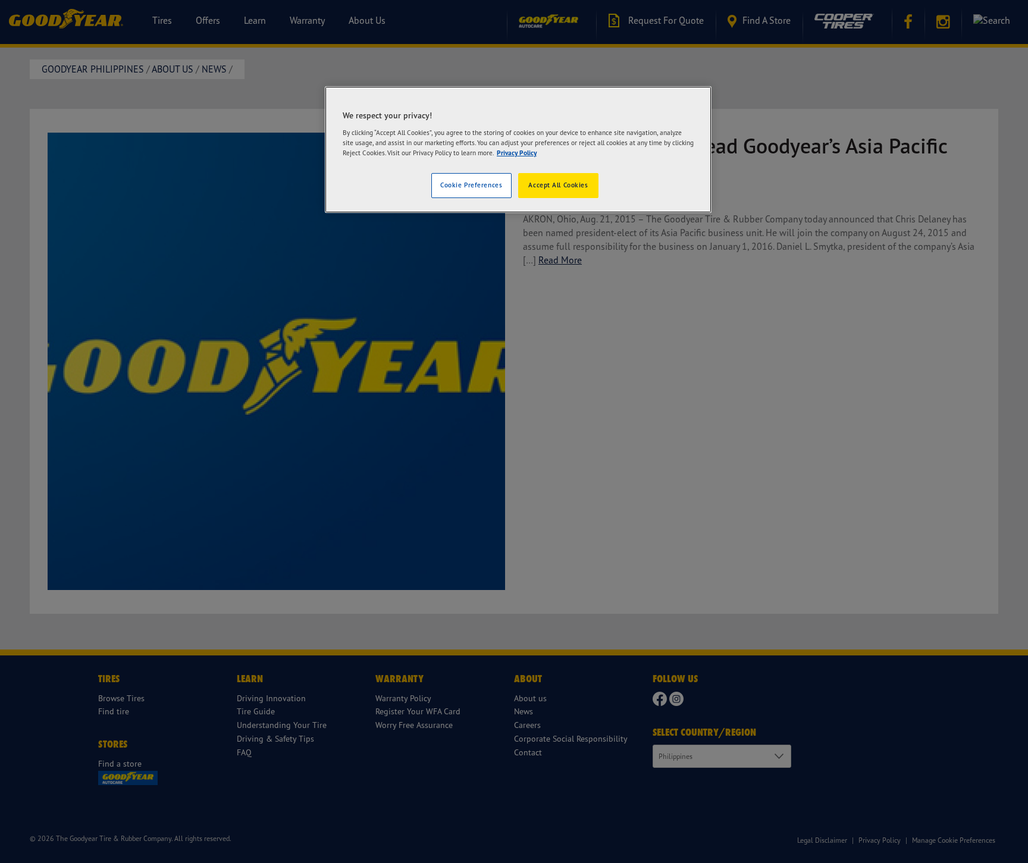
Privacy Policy (517, 153)
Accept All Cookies (558, 185)
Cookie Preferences (471, 185)
